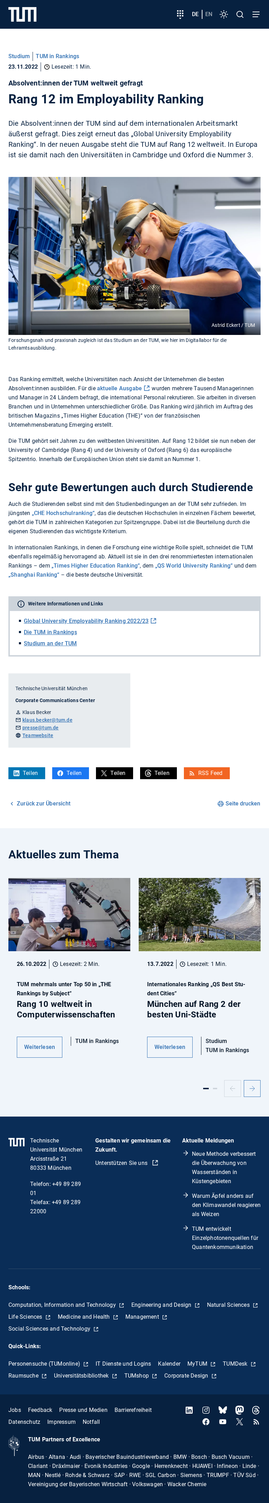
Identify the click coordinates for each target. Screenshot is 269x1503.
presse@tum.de (40, 727)
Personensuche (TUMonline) (45, 1363)
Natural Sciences (229, 1305)
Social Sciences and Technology (50, 1328)
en (208, 14)
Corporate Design (186, 1375)
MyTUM (198, 1363)
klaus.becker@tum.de (47, 720)
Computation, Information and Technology (62, 1305)
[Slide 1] (206, 1088)
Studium (19, 56)
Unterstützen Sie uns (122, 1163)
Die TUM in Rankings (50, 632)
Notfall (91, 1422)
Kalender (169, 1363)
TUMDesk (236, 1363)
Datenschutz (24, 1422)
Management (142, 1316)
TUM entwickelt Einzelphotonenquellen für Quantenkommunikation (225, 1238)
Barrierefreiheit (133, 1410)
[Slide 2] (215, 1088)
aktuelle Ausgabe (119, 388)
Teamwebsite (37, 735)
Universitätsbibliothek (82, 1375)
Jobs (14, 1410)
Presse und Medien (83, 1410)
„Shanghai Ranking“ (34, 574)
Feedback (40, 1410)
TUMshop (137, 1375)
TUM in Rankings (57, 56)
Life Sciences (26, 1316)
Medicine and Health (84, 1316)
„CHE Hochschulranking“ (63, 513)
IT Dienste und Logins (123, 1363)
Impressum (61, 1422)
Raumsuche (24, 1375)
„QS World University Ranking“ (194, 565)
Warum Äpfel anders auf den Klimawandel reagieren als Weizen (226, 1205)
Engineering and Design (162, 1305)
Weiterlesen (39, 1047)
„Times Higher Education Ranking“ (95, 565)
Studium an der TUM (50, 643)
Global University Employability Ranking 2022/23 (86, 621)
